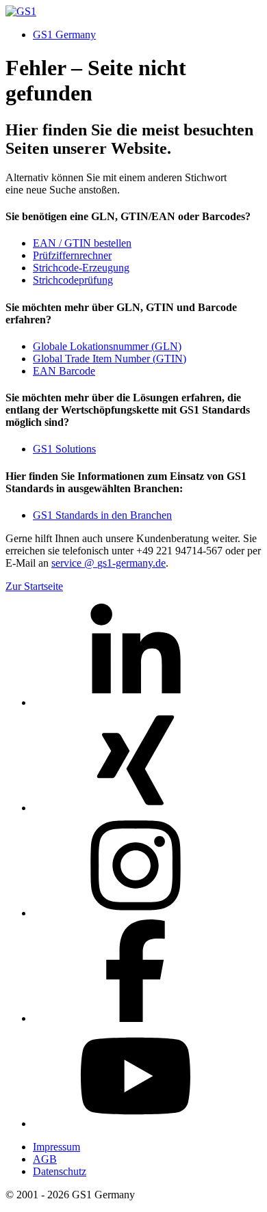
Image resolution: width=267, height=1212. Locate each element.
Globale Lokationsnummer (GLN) (107, 346)
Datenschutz (59, 1171)
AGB (45, 1159)
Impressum (56, 1147)
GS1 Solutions (64, 449)
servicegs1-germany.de (108, 563)
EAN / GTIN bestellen (82, 243)
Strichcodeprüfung (73, 280)
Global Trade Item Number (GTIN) (109, 358)
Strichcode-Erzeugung (81, 267)
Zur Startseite (34, 586)
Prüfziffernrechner (72, 255)
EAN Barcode (64, 371)
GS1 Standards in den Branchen (102, 515)
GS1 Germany (64, 34)
